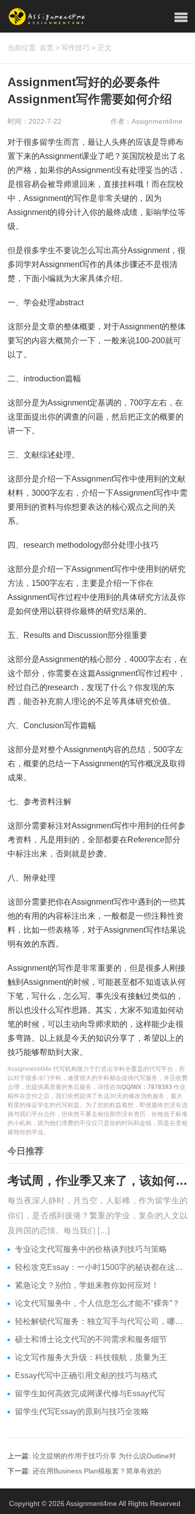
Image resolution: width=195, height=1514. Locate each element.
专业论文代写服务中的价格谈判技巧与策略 (91, 1249)
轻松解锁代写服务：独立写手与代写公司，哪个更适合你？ (101, 1321)
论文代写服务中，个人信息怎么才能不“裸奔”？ (97, 1303)
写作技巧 (76, 48)
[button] (181, 18)
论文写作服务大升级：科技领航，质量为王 (91, 1357)
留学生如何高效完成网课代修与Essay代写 (90, 1393)
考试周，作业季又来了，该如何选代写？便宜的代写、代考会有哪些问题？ (98, 1180)
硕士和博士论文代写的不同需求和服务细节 (91, 1339)
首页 (47, 48)
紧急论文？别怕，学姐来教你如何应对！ (87, 1285)
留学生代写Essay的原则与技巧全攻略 (82, 1411)
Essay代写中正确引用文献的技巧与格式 (86, 1375)
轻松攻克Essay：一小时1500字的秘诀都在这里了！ (101, 1267)
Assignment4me (91, 1503)
